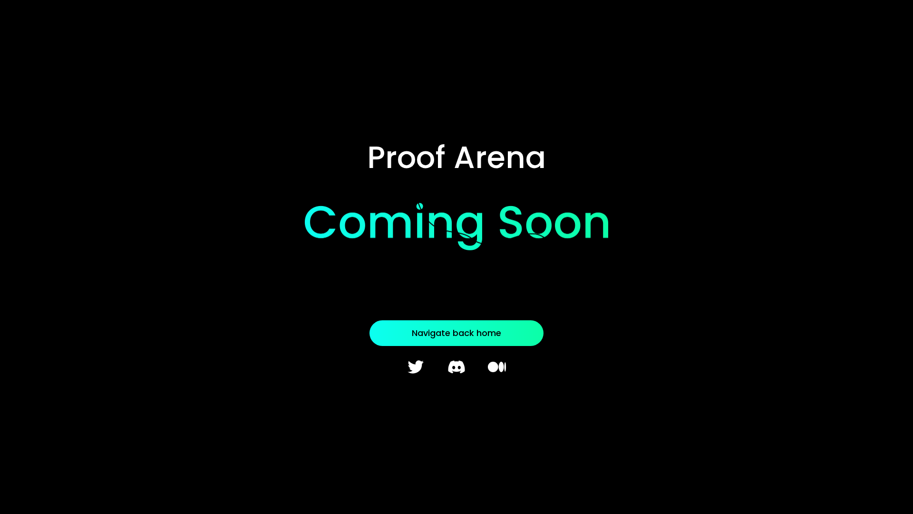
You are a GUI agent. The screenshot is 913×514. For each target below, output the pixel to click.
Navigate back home (456, 333)
